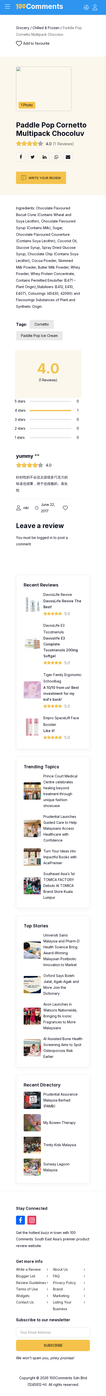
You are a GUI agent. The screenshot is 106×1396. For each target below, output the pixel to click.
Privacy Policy (64, 1283)
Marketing (61, 1296)
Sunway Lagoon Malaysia (56, 1167)
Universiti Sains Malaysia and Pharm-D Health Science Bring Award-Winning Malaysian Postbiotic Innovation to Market (61, 950)
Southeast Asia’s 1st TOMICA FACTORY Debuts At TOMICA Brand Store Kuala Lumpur (59, 886)
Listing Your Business (62, 1305)
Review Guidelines (31, 1283)
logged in (45, 537)
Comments (44, 7)
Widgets (23, 1296)
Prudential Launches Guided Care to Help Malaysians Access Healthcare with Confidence (60, 828)
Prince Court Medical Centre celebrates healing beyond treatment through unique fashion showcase (60, 791)
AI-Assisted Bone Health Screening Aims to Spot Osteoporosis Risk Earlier (62, 1048)
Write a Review (28, 1269)
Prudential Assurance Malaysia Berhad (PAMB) (60, 1100)
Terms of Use (27, 1289)
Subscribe (53, 1345)
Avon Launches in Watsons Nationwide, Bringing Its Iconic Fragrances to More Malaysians (60, 1016)
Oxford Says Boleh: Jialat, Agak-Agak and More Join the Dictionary (61, 984)
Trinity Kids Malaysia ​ (60, 1145)
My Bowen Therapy (59, 1122)
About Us (60, 1269)
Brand (58, 1289)
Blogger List (25, 1276)
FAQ (56, 1276)
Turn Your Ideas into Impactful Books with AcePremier (60, 857)
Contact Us (25, 1302)
